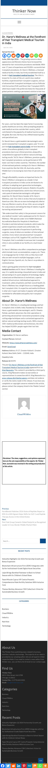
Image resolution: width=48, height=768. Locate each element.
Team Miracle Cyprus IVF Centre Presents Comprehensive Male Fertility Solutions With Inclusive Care (23, 582)
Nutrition (5, 622)
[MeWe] (27, 56)
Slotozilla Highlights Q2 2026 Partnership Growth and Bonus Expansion (21, 724)
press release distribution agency (14, 378)
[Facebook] (4, 56)
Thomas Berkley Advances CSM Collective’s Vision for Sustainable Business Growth (21, 749)
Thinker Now (24, 11)
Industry (5, 617)
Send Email (11, 347)
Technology (6, 626)
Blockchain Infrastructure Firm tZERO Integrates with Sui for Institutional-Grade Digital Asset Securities (23, 730)
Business (5, 609)
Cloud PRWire (7, 33)
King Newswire (8, 370)
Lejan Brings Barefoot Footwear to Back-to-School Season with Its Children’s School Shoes (23, 736)
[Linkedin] (18, 56)
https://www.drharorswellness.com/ (23, 343)
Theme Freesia (25, 762)
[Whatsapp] (36, 56)
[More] (41, 56)
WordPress (33, 762)
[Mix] (32, 56)
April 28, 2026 (7, 47)
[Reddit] (13, 56)
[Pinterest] (23, 56)
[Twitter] (9, 56)
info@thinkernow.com (15, 683)
